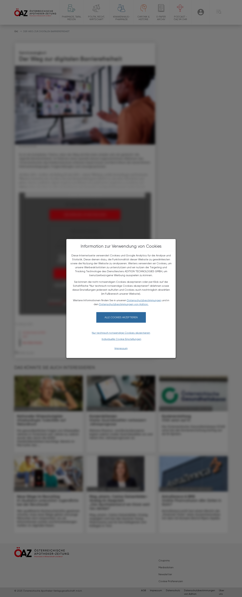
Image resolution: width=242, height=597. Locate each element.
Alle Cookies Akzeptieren (121, 317)
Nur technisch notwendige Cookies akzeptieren (121, 332)
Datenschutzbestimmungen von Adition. (123, 304)
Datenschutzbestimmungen (144, 300)
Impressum (121, 348)
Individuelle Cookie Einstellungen (121, 339)
